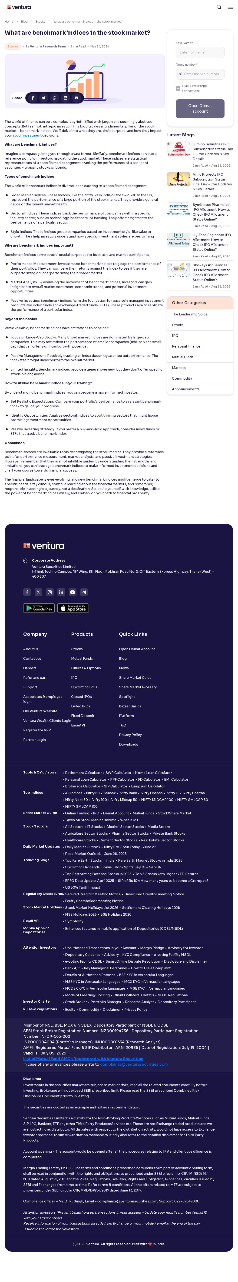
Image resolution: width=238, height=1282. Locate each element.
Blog (24, 21)
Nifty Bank (128, 793)
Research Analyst (139, 1002)
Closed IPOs (81, 697)
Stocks (41, 21)
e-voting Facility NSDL (172, 955)
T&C (122, 725)
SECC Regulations (173, 995)
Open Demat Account (137, 649)
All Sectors (74, 827)
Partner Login (34, 740)
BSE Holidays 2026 (115, 914)
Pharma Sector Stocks (130, 833)
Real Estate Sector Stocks (162, 840)
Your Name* (184, 43)
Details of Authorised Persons (90, 975)
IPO (175, 336)
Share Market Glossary (138, 687)
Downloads (128, 744)
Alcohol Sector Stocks (125, 827)
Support (30, 687)
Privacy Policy (130, 735)
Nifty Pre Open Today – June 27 (130, 847)
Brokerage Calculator (82, 786)
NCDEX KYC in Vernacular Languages (95, 988)
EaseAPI (78, 725)
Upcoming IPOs (84, 687)
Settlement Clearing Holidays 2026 (151, 908)
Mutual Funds (183, 357)
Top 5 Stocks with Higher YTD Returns (166, 874)
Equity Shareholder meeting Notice (94, 901)
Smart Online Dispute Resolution (133, 961)
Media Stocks (159, 827)
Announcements (186, 389)
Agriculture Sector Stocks (86, 833)
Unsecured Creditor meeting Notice (154, 894)
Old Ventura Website (40, 711)
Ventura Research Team (48, 46)
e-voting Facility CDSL (83, 961)
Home (9, 21)
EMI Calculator (176, 779)
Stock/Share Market (174, 813)
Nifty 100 (99, 800)
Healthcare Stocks (80, 840)
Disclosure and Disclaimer (185, 961)
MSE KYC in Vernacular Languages (157, 988)
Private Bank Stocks (168, 833)
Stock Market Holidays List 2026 (91, 908)
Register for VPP (37, 730)
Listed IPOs (80, 706)
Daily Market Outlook (82, 847)
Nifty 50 (93, 793)
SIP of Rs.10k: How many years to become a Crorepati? (163, 881)
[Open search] (219, 7)
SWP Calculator (118, 773)
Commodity (182, 378)
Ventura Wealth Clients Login (47, 721)
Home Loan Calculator (153, 773)
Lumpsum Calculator (148, 786)
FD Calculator (149, 779)
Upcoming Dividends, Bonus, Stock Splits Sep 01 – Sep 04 (113, 867)
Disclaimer (112, 1010)
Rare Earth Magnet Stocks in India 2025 (150, 860)
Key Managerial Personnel (105, 968)
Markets (179, 368)
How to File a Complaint (151, 968)
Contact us (32, 658)
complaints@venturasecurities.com (134, 1064)
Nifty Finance (152, 793)
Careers (29, 668)
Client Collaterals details (133, 995)
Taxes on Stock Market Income (90, 820)
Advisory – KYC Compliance (127, 955)
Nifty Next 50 (76, 800)
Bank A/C (72, 968)
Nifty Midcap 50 (124, 800)
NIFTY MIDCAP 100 (157, 800)
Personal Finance (186, 346)
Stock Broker (76, 1002)
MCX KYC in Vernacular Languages (152, 982)
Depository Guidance (82, 955)
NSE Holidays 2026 (81, 914)
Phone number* (187, 64)
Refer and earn (35, 678)
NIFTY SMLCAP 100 (81, 806)
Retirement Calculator (83, 773)
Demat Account (116, 813)
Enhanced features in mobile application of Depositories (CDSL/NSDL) (124, 929)
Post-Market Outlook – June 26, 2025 (96, 854)
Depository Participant (177, 1002)
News (124, 668)
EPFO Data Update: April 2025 (89, 881)
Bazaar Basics (130, 706)
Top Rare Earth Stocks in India (89, 860)
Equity (70, 1010)
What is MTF (130, 820)
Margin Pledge (152, 948)
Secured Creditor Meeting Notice (93, 894)
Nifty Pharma (194, 793)
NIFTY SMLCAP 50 (192, 800)
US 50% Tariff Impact (82, 887)
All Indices (73, 793)
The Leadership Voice (190, 314)
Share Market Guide (135, 678)
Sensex (109, 793)
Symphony (74, 921)
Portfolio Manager (106, 1002)
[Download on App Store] (73, 608)
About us (30, 649)
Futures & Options (86, 668)
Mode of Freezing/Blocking (87, 995)
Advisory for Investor (185, 948)
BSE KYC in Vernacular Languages (146, 975)
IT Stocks (95, 827)
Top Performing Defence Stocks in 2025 (98, 874)
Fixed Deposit (82, 716)
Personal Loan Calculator (85, 779)
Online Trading (77, 813)
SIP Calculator (115, 786)
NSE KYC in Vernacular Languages (92, 982)
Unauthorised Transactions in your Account (100, 948)
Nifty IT (172, 793)
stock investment (27, 135)
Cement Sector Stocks (118, 840)
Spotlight (127, 697)
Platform (126, 716)
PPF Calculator (122, 779)
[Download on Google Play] (39, 608)
